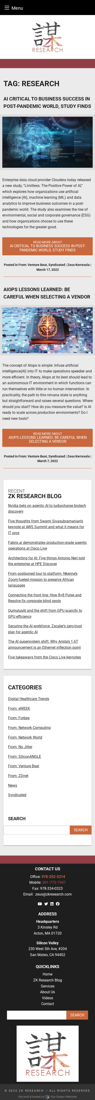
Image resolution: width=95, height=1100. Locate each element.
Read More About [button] (47, 246)
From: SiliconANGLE (24, 756)
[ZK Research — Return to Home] (47, 37)
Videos (47, 998)
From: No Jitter (20, 747)
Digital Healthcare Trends (28, 699)
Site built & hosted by (47, 1096)
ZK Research (31, 1090)
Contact (47, 1004)
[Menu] (7, 7)
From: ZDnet (18, 776)
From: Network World (25, 737)
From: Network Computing (29, 727)
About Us (47, 992)
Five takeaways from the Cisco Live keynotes (44, 657)
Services (47, 986)
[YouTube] (40, 904)
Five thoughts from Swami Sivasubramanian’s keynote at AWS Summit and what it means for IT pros (46, 527)
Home (47, 974)
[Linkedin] (51, 904)
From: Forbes (19, 718)
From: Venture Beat (32, 265)
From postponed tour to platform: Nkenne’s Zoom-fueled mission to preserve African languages (42, 579)
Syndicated (56, 265)
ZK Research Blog (47, 980)
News (12, 785)
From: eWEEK (19, 708)
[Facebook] (57, 904)
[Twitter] (46, 904)
